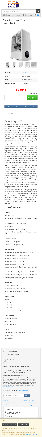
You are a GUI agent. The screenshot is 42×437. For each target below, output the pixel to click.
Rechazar (13, 424)
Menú (7, 15)
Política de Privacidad (8, 386)
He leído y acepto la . (17, 391)
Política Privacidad (9, 403)
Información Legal (28, 401)
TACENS (24, 72)
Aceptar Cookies (23, 424)
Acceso (17, 15)
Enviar (27, 395)
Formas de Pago (27, 405)
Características (9, 113)
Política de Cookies (31, 434)
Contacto (28, 15)
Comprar (32, 97)
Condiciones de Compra (11, 405)
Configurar (6, 424)
